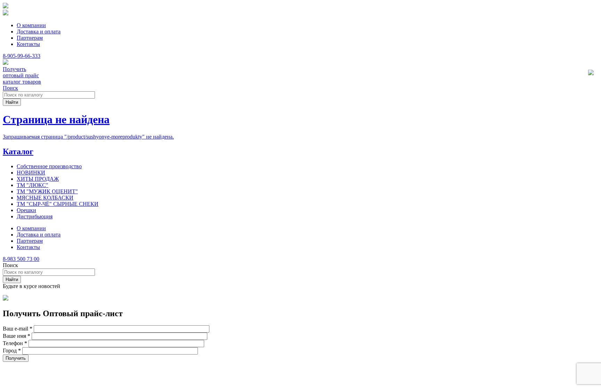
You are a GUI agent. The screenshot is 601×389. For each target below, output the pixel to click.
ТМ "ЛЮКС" (32, 185)
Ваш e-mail (17, 329)
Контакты (28, 44)
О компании (31, 25)
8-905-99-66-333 (21, 56)
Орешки (26, 210)
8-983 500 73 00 (21, 259)
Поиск (10, 88)
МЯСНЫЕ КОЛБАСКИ (45, 198)
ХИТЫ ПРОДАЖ (38, 179)
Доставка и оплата (39, 31)
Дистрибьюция (35, 216)
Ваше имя (16, 336)
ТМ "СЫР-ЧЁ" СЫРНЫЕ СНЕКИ (57, 204)
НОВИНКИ (31, 173)
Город (12, 350)
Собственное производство (49, 166)
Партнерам (30, 38)
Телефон (15, 343)
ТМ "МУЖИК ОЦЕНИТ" (47, 191)
